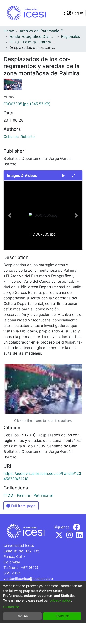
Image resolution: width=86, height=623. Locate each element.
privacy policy (60, 600)
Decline (22, 616)
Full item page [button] (23, 506)
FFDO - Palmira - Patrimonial (32, 42)
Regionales (70, 36)
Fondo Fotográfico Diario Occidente (32, 36)
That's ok (62, 616)
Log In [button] (77, 13)
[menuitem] (69, 13)
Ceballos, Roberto (19, 136)
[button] (9, 215)
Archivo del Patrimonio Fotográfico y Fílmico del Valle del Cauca (43, 31)
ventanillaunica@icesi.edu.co (28, 578)
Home (9, 31)
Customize (11, 607)
